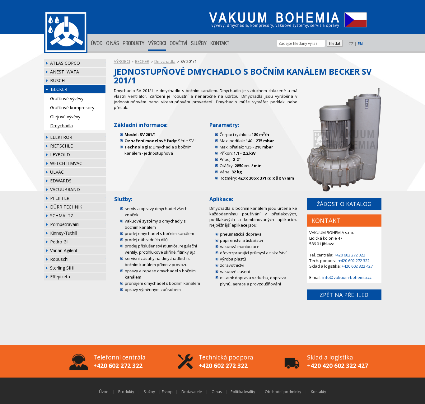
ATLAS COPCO (65, 63)
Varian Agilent (63, 250)
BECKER (59, 89)
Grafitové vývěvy (66, 98)
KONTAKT (219, 43)
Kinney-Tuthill (63, 233)
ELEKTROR (61, 137)
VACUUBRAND (65, 189)
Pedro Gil (59, 242)
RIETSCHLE (61, 146)
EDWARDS (61, 181)
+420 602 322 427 (357, 266)
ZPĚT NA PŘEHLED (344, 294)
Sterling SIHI (62, 268)
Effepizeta (60, 277)
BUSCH (57, 80)
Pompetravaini (64, 224)
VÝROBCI (157, 43)
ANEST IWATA (64, 72)
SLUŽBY (199, 43)
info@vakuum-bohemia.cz (347, 277)
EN (360, 43)
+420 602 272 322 (349, 255)
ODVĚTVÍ (178, 43)
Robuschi (59, 259)
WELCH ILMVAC (66, 163)
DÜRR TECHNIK (66, 207)
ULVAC (57, 172)
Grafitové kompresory (72, 107)
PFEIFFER (59, 198)
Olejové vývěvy (65, 117)
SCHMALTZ (61, 215)
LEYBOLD (60, 154)
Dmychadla (61, 126)
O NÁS (112, 43)
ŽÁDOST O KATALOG (344, 204)
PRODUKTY (133, 43)
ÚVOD (96, 43)
